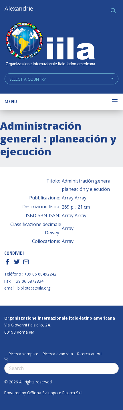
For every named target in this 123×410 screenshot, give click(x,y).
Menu (11, 101)
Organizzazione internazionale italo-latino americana (59, 318)
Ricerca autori (89, 354)
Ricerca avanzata (58, 354)
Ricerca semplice (23, 354)
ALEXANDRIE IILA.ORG (50, 44)
